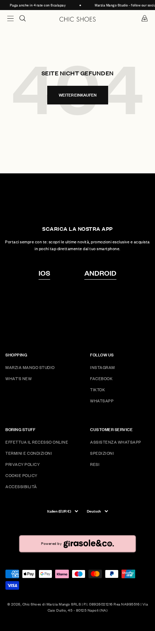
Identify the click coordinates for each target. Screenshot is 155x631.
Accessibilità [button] (21, 486)
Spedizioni (102, 453)
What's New (18, 378)
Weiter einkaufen (78, 95)
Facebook (101, 378)
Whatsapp (102, 400)
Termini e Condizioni (28, 453)
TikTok (97, 389)
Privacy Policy (22, 464)
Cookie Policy (21, 475)
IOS (44, 272)
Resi (94, 464)
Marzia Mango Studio (30, 367)
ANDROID (100, 272)
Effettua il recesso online (36, 442)
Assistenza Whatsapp (115, 442)
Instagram (102, 367)
